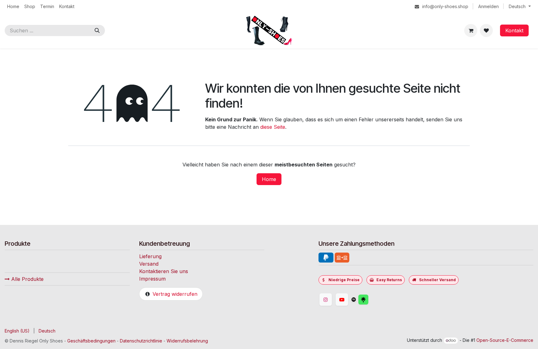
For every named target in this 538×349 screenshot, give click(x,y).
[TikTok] (354, 299)
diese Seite (272, 127)
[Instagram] (325, 299)
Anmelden (488, 6)
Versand (148, 264)
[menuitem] (13, 6)
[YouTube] (342, 299)
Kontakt (514, 30)
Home (269, 179)
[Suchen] (97, 30)
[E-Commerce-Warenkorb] (470, 30)
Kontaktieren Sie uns (163, 271)
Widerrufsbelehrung (187, 340)
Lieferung (150, 256)
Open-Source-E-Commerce (504, 340)
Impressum (152, 279)
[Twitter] (378, 300)
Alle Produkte (27, 279)
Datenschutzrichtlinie (141, 340)
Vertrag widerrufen (175, 294)
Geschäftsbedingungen (91, 340)
